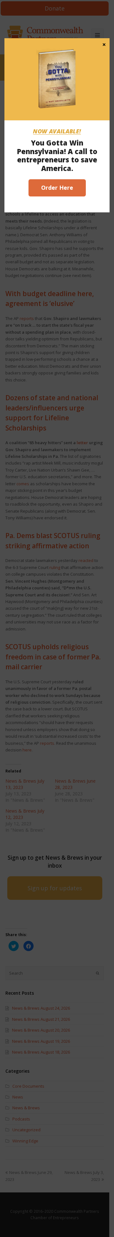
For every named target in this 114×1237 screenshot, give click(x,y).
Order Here (57, 187)
